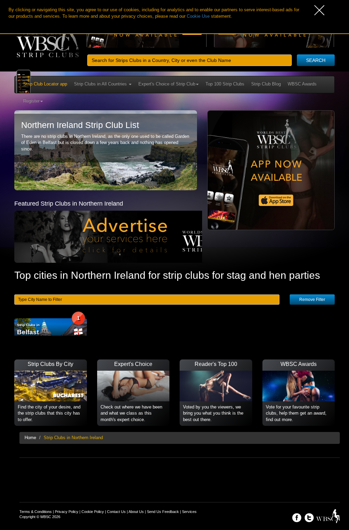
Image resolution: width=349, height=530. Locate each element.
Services (189, 512)
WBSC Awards (302, 83)
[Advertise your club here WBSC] (125, 236)
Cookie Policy (92, 512)
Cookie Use (198, 16)
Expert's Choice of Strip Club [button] (166, 83)
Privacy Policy (66, 512)
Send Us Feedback (163, 512)
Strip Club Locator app (45, 83)
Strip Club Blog (266, 83)
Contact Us (116, 512)
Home (30, 437)
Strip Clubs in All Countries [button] (101, 83)
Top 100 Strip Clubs (225, 83)
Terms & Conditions (35, 512)
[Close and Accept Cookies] (331, 10)
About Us (136, 512)
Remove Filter (312, 299)
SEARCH (315, 60)
